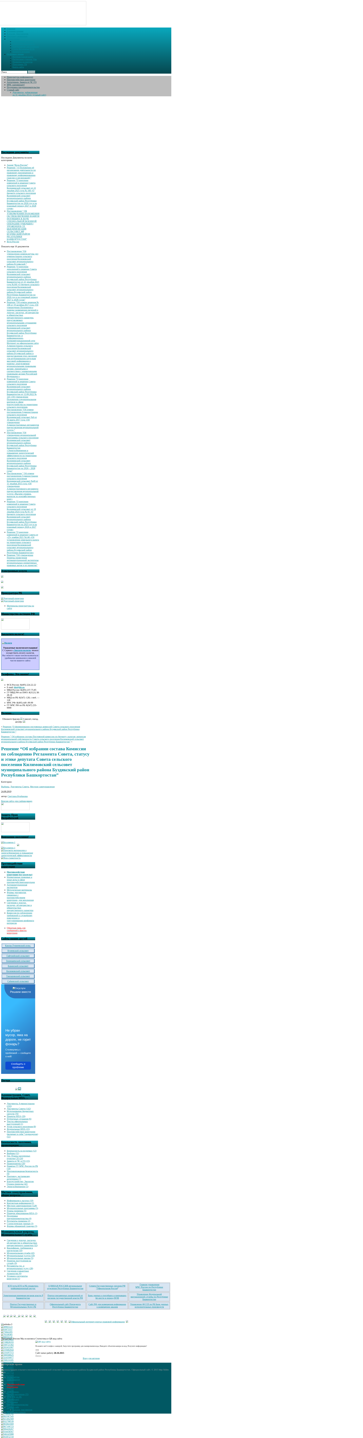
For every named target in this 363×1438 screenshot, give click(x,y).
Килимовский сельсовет (18, 971)
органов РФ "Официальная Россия (110, 1287)
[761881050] (7, 1408)
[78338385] (6, 1334)
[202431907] (7, 1347)
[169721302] (7, 1345)
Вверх (38, 1355)
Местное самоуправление (42, 786)
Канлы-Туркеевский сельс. (18, 945)
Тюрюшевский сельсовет (18, 961)
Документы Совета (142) (19, 1108)
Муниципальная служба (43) (20, 1253)
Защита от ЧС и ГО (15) (18, 1161)
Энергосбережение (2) (17, 1186)
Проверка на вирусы (22, 62)
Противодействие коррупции (21, 79)
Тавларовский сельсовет (18, 976)
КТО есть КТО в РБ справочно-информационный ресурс (23, 1287)
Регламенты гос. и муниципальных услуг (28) (20, 1267)
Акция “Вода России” (17, 165)
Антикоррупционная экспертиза (17, 886)
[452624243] (7, 1375)
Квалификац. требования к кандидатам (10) (20, 1249)
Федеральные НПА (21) (18, 1129)
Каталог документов (22, 1409)
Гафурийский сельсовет (18, 956)
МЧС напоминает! (16, 85)
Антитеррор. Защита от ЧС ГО (22, 82)
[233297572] (7, 1352)
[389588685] (7, 1368)
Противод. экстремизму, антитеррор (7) (18, 1177)
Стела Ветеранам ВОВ (23, 49)
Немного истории (21, 52)
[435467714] (7, 1373)
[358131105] (7, 1360)
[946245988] (7, 1434)
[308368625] (7, 1355)
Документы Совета (19, 786)
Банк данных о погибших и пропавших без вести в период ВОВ (107, 1296)
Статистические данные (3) (20, 1223)
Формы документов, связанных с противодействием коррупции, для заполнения (20, 896)
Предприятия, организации (25, 46)
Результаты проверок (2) (18, 1221)
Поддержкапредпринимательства (17, 1403)
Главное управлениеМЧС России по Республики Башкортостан (149, 1287)
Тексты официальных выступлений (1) (17, 1122)
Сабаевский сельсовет (18, 981)
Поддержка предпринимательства (23, 87)
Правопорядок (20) (16, 1163)
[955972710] (7, 1436)
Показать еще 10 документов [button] (15, 246)
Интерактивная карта (22, 57)
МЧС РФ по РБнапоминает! (14, 1398)
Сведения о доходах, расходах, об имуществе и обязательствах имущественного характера (20, 906)
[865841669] (7, 1424)
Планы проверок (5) (16, 1211)
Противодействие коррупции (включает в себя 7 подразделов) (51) (22, 1134)
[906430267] (7, 1429)
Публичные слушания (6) (19, 1119)
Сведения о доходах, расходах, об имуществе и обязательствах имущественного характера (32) (22, 1243)
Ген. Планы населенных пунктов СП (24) (18, 1157)
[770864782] (7, 1413)
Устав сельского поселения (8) (21, 1126)
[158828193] (7, 1342)
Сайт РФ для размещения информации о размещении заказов (107, 1305)
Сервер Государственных (101, 1286)
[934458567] (7, 1431)
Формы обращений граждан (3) (22, 1226)
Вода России (13, 241)
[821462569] (7, 1419)
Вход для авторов (91, 1358)
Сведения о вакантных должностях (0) (18, 1272)
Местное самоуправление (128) (22, 1206)
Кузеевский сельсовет (18, 950)
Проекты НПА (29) (16, 1116)
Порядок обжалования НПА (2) (22, 1213)
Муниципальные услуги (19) (21, 1255)
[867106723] (7, 1426)
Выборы (5, 786)
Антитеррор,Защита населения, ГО (18, 1393)
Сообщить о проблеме (18, 1066)
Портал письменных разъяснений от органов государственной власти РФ (65, 1296)
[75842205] (6, 1332)
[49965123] (6, 1327)
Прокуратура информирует (20, 77)
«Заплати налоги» (22, 650)
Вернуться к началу (16, 1412)
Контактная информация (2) (20, 1203)
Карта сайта (18, 67)
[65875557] (6, 1329)
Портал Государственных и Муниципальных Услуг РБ (23, 1305)
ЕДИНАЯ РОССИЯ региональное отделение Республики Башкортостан (65, 1287)
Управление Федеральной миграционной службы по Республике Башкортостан (149, 1297)
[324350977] (7, 1357)
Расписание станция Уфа (24, 59)
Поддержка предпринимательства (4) (19, 1217)
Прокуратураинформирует (13, 1378)
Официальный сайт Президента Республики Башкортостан (65, 1305)
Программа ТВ (19, 64)
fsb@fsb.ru (19, 687)
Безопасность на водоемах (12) (21, 1151)
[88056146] (6, 1337)
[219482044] (7, 1350)
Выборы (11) (13, 1153)
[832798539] (7, 1421)
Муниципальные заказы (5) (20, 1258)
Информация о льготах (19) (20, 1200)
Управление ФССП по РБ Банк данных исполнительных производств (149, 1305)
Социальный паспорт (22, 41)
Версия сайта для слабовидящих (16, 801)
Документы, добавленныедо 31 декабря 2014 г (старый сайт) (29, 93)
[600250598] (7, 1383)
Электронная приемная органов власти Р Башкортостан (23, 1296)
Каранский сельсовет (18, 966)
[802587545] (7, 1416)
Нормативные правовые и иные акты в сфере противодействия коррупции (21, 879)
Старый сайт (13, 90)
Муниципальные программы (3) (22, 1208)
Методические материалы (19, 890)
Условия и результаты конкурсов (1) (17, 1277)
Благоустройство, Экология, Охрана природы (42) (20, 1182)
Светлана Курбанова (18, 796)
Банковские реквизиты (23, 44)
